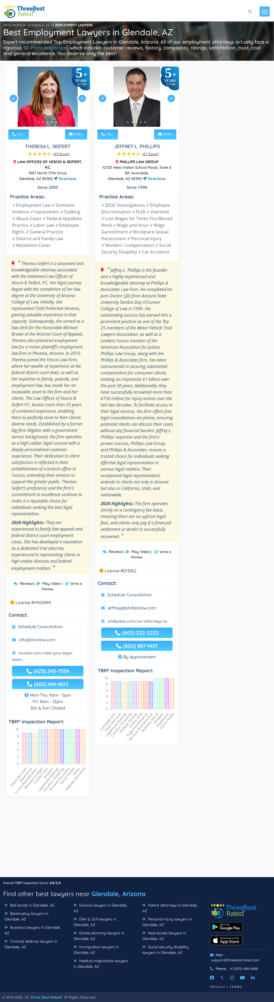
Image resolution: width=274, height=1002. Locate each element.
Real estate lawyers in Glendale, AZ (164, 936)
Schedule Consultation (40, 626)
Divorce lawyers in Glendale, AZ (100, 908)
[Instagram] (232, 977)
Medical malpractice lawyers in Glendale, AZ (101, 963)
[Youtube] (242, 977)
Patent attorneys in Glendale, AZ (170, 908)
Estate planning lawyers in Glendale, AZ (99, 936)
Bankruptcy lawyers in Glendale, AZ (26, 916)
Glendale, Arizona (119, 894)
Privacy (218, 986)
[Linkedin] (253, 977)
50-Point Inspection (45, 48)
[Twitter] (222, 977)
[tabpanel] (48, 101)
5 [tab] (56, 122)
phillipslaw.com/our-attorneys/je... (138, 621)
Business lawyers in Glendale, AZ (33, 930)
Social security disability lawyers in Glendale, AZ (165, 950)
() (61, 154)
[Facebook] (212, 977)
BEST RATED (13, 25)
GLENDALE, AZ (38, 25)
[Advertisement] (137, 839)
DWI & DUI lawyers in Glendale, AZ (95, 922)
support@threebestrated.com (235, 960)
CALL (20, 134)
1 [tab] (39, 122)
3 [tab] (47, 122)
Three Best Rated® (46, 997)
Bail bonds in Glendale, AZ (32, 905)
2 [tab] (43, 122)
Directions (67, 178)
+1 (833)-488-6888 (244, 968)
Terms (236, 986)
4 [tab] (51, 122)
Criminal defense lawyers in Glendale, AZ (31, 944)
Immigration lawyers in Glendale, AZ (96, 950)
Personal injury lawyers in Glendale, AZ (167, 922)
